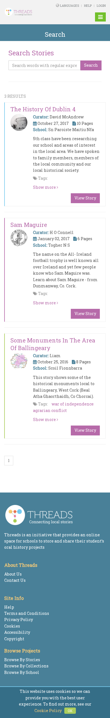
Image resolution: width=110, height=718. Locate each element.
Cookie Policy (48, 710)
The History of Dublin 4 (43, 109)
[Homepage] (22, 12)
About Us (13, 574)
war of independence (73, 404)
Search (91, 65)
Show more (45, 187)
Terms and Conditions (26, 613)
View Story (85, 198)
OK (70, 710)
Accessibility (17, 632)
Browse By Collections (26, 666)
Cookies (12, 626)
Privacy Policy (18, 619)
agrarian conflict (50, 410)
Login (101, 5)
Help (88, 5)
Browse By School (21, 672)
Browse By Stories (22, 659)
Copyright (14, 638)
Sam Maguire (28, 224)
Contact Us (15, 580)
